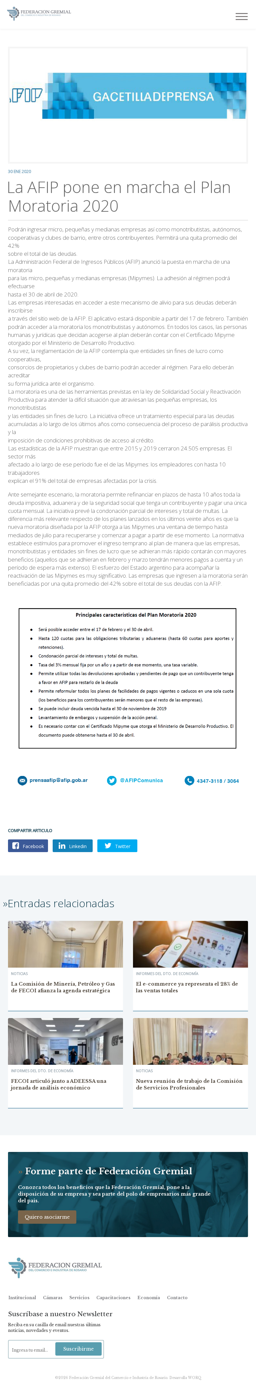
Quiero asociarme (47, 1217)
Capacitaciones (113, 1297)
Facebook (32, 846)
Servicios (79, 1297)
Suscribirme (78, 1349)
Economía (148, 1297)
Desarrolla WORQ (185, 1378)
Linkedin (77, 846)
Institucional (22, 1297)
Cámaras (52, 1297)
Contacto (177, 1297)
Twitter (122, 846)
